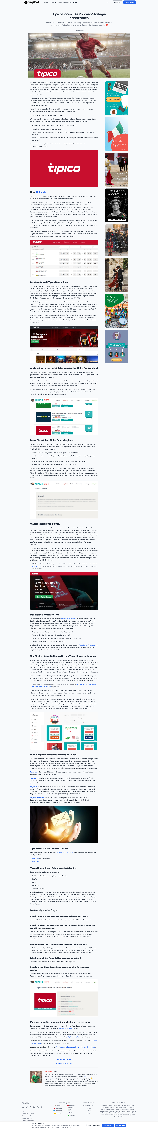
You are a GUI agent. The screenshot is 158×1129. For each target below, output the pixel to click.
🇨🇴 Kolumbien (58, 1108)
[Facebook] (41, 1107)
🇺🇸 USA (71, 1112)
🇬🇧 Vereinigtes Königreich (71, 1106)
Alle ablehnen (107, 1125)
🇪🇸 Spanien (57, 1113)
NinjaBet (25, 1103)
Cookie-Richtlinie (27, 1118)
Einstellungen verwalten (94, 1125)
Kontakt (89, 1108)
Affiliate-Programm (88, 1105)
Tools (60, 2)
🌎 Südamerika (57, 1110)
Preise (75, 2)
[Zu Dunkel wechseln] (108, 2)
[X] (38, 1107)
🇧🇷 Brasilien (71, 1115)
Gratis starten (130, 2)
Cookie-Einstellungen (28, 1120)
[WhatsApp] (34, 1107)
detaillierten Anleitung (66, 1028)
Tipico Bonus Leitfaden (68, 619)
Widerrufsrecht (26, 1116)
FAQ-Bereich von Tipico (65, 852)
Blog (88, 1113)
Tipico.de (41, 192)
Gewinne (53, 2)
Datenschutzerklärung (65, 1127)
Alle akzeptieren (120, 1125)
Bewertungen (67, 2)
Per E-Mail (35, 862)
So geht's (46, 2)
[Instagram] (27, 1107)
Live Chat (35, 859)
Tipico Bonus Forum (75, 1037)
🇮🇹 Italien (71, 1110)
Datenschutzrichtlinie (28, 1113)
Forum (89, 1110)
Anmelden (117, 2)
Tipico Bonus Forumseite (87, 645)
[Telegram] (30, 1107)
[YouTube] (23, 1107)
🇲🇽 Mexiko (58, 1105)
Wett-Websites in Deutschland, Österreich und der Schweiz (75, 1047)
